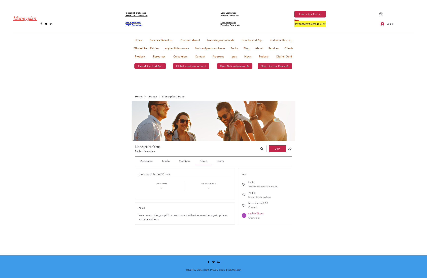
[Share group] (290, 149)
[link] (146, 160)
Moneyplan (25, 18)
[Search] (262, 148)
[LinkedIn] (51, 23)
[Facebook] (41, 23)
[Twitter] (46, 23)
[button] (381, 14)
